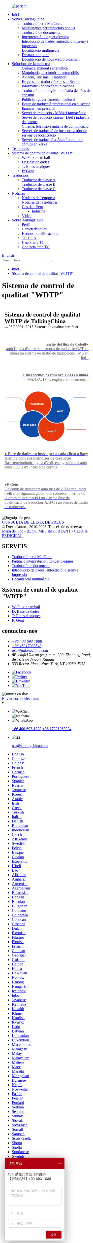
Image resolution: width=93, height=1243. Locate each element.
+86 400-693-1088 (26, 729)
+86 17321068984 (56, 729)
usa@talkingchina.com (30, 746)
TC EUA (29, 238)
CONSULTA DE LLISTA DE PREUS (33, 522)
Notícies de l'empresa (38, 198)
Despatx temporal (35, 55)
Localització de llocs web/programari (51, 59)
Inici (15, 14)
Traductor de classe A (39, 180)
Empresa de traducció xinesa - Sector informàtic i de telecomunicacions (51, 83)
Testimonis (20, 148)
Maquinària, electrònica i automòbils (50, 73)
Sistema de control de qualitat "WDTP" (43, 153)
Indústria (38, 211)
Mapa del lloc (12, 531)
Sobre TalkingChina (27, 220)
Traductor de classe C (39, 189)
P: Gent (28, 171)
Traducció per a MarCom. (42, 23)
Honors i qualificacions (40, 233)
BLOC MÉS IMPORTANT (49, 531)
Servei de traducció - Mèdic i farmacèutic (54, 113)
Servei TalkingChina (28, 19)
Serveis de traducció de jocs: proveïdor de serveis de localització (54, 133)
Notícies (18, 193)
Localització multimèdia (40, 50)
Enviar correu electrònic (20, 698)
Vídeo (26, 215)
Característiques (34, 229)
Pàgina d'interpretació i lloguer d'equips (42, 561)
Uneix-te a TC (33, 242)
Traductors (20, 175)
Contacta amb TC (36, 247)
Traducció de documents (41, 32)
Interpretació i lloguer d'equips (45, 37)
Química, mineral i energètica (45, 68)
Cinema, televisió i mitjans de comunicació (55, 126)
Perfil (26, 224)
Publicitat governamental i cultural (48, 99)
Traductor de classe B (39, 184)
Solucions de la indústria (31, 64)
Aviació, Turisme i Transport (44, 77)
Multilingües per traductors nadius (48, 28)
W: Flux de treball (36, 157)
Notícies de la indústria (40, 202)
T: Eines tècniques (36, 166)
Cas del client (32, 207)
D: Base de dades (35, 162)
